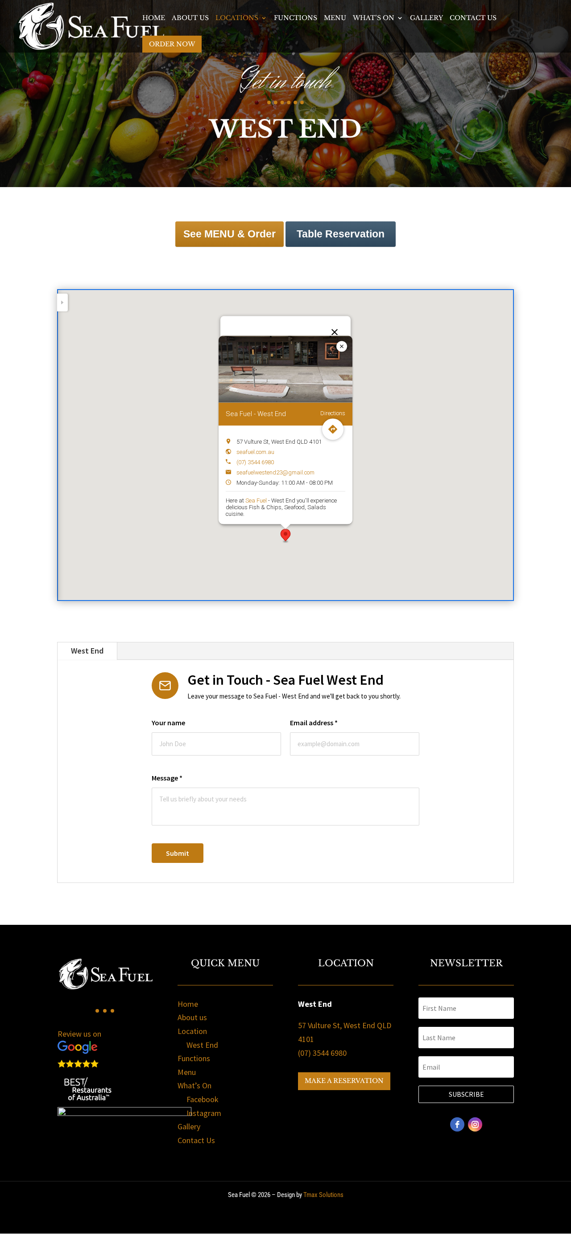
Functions (295, 18)
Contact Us (473, 18)
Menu (335, 18)
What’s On (373, 18)
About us (192, 1017)
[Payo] (124, 1113)
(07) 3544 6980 (255, 461)
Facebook (202, 1099)
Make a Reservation (344, 1081)
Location (192, 1031)
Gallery (426, 18)
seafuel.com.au (255, 451)
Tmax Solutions (323, 1195)
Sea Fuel (256, 500)
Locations (236, 18)
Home (153, 18)
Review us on (79, 1034)
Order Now (172, 44)
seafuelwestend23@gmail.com (275, 472)
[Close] (334, 332)
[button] (285, 536)
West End (87, 651)
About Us (190, 18)
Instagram (203, 1113)
